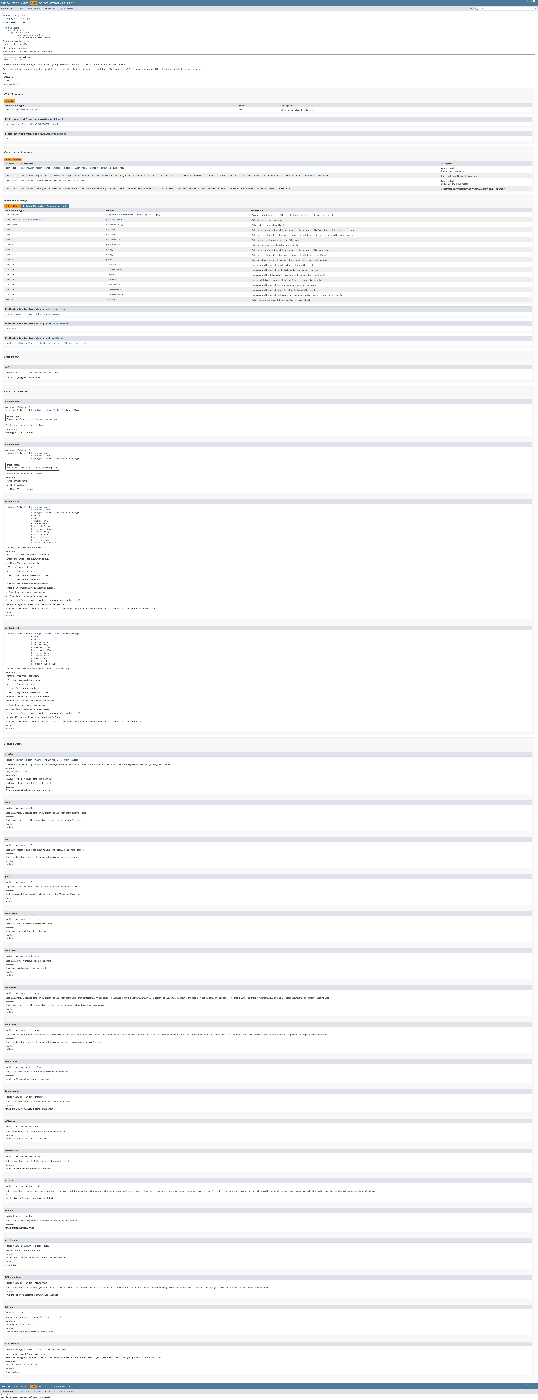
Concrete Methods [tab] (57, 206)
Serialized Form (10, 84)
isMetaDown (112, 284)
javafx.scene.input (21, 18)
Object (39, 168)
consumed (9, 124)
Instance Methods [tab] (33, 206)
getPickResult (113, 225)
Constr (28, 9)
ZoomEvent (47, 51)
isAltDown (111, 265)
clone (8, 314)
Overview (5, 3)
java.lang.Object (11, 28)
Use (40, 3)
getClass (30, 343)
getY (108, 255)
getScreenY (112, 245)
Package (24, 3)
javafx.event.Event (20, 33)
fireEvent (28, 314)
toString (110, 299)
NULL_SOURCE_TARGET (39, 124)
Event (59, 119)
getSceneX (111, 230)
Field (20, 9)
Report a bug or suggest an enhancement (15, 1395)
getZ (108, 260)
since (22, 407)
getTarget (41, 314)
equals (8, 343)
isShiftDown (112, 290)
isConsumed (53, 314)
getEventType (113, 220)
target (54, 124)
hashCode (41, 343)
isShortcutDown (114, 294)
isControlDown (113, 269)
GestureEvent (31, 110)
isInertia (111, 280)
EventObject (58, 133)
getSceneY (111, 235)
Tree (46, 3)
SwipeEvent (35, 51)
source (8, 138)
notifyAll (62, 343)
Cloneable (22, 44)
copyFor (110, 215)
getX (108, 250)
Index (65, 3)
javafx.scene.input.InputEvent (30, 35)
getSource (10, 328)
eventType (22, 124)
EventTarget (58, 168)
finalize (18, 343)
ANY (240, 110)
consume (17, 314)
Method (37, 9)
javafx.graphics (19, 15)
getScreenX (112, 240)
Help (71, 3)
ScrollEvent (22, 51)
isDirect (110, 275)
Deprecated (55, 3)
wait (71, 343)
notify (51, 343)
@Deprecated (11, 407)
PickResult (310, 175)
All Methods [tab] (12, 206)
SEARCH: (472, 8)
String (9, 299)
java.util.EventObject (17, 30)
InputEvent (17, 59)
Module (15, 3)
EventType (19, 110)
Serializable (9, 44)
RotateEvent (9, 51)
